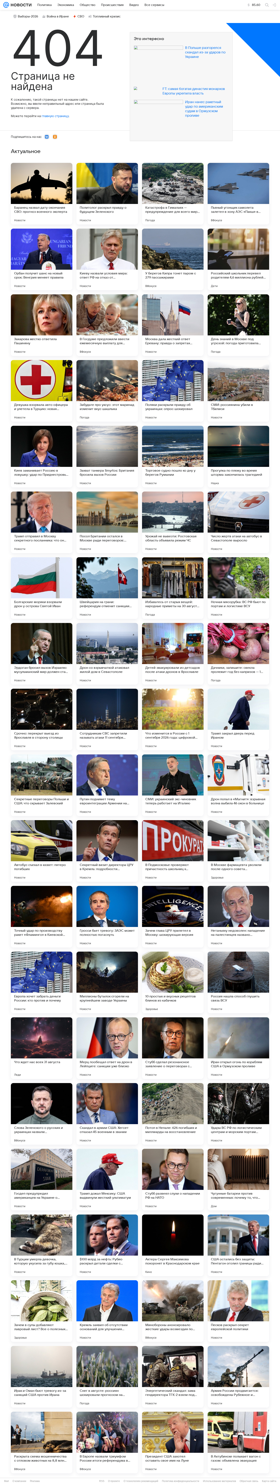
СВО (80, 16)
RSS (101, 1481)
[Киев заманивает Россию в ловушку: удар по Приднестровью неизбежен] (41, 456)
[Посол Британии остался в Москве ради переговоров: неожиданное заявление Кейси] (107, 522)
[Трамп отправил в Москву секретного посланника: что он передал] (41, 522)
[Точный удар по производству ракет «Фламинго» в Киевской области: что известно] (41, 917)
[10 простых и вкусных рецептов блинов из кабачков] (173, 982)
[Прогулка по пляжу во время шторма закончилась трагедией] (238, 456)
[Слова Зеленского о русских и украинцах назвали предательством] (41, 1114)
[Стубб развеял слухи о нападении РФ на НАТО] (173, 1179)
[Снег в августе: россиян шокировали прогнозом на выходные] (107, 1377)
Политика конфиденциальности (180, 1481)
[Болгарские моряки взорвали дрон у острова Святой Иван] (41, 588)
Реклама (35, 1481)
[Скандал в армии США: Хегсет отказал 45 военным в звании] (107, 1114)
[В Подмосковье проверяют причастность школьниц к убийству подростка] (173, 851)
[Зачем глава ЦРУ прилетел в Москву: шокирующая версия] (173, 917)
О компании (19, 1481)
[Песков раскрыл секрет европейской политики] (238, 1311)
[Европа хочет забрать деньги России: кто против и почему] (41, 982)
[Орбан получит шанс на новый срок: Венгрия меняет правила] (41, 259)
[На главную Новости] (20, 5)
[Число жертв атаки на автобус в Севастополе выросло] (238, 522)
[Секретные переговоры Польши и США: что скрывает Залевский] (41, 785)
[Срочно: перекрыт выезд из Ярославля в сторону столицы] (41, 719)
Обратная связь (249, 1481)
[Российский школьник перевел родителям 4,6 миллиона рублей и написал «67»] (238, 259)
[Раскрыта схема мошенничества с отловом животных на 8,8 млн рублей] (41, 1442)
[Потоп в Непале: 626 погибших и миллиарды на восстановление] (173, 1114)
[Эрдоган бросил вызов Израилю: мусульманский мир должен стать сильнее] (41, 654)
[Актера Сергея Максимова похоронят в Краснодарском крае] (173, 1245)
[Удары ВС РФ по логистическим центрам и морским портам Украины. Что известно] (238, 1114)
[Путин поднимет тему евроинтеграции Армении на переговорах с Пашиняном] (107, 785)
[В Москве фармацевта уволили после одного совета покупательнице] (238, 851)
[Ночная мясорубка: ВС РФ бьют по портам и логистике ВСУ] (238, 588)
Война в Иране (58, 16)
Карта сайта (269, 1481)
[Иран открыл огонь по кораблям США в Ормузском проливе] (238, 1048)
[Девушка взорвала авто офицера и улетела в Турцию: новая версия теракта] (41, 391)
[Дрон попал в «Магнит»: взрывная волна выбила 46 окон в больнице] (238, 785)
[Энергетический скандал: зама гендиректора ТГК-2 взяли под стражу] (173, 1377)
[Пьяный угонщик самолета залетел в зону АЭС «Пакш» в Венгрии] (238, 193)
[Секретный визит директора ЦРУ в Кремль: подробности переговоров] (107, 851)
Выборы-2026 (28, 16)
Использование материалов (219, 1481)
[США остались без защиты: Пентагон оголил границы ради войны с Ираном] (238, 1245)
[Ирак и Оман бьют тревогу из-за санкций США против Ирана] (41, 1377)
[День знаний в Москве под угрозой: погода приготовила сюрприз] (238, 325)
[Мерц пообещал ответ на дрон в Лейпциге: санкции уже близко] (107, 1048)
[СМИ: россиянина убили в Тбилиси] (238, 391)
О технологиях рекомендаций (141, 1481)
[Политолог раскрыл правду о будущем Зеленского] (107, 193)
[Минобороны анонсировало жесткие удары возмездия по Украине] (173, 1311)
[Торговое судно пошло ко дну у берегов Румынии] (173, 456)
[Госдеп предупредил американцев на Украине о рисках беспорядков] (41, 1179)
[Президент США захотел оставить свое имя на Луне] (173, 1442)
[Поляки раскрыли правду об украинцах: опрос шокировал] (173, 391)
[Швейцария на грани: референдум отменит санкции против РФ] (107, 588)
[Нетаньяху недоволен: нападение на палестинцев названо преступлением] (238, 917)
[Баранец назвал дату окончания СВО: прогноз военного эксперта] (41, 193)
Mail (6, 1481)
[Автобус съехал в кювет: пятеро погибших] (41, 851)
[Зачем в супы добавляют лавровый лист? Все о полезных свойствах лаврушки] (41, 1311)
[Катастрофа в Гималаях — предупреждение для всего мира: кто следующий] (173, 193)
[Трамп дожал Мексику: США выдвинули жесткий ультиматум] (107, 1179)
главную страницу (55, 116)
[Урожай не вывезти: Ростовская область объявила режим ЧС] (173, 522)
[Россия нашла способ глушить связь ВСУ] (238, 982)
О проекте (114, 1481)
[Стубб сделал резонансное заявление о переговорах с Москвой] (173, 1048)
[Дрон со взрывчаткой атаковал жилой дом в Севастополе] (107, 654)
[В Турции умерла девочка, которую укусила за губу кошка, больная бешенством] (41, 1245)
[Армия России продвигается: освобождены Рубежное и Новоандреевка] (238, 1377)
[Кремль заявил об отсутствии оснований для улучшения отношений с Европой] (107, 1311)
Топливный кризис (107, 16)
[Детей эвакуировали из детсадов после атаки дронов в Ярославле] (173, 654)
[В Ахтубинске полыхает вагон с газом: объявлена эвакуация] (238, 1442)
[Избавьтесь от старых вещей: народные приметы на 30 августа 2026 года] (173, 588)
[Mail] (6, 5)
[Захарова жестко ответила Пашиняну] (41, 325)
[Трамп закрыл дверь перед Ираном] (238, 719)
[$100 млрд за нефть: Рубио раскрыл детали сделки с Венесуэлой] (107, 1245)
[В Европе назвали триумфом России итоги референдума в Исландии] (107, 1442)
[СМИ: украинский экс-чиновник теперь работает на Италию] (173, 785)
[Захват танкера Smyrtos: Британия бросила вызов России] (107, 456)
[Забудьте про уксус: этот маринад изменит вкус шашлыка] (107, 391)
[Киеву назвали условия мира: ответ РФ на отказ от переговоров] (107, 259)
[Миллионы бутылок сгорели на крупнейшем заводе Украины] (107, 982)
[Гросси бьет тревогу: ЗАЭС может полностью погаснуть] (107, 917)
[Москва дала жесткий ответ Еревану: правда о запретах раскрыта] (173, 325)
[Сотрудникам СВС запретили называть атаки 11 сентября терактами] (107, 719)
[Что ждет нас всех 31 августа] (41, 1048)
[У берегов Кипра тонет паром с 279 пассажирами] (173, 259)
